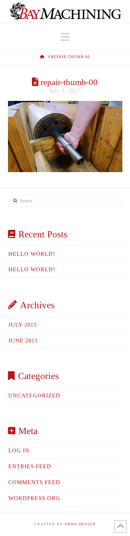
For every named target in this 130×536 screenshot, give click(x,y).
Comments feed (34, 482)
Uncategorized (34, 395)
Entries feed (29, 466)
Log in (18, 450)
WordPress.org (34, 498)
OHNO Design (80, 524)
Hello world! (31, 254)
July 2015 (22, 325)
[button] (65, 37)
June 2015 (23, 341)
